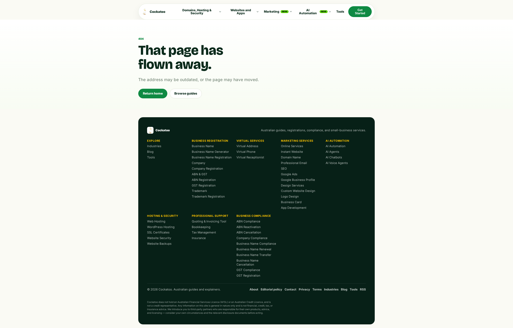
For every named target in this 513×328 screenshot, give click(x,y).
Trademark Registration (208, 196)
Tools (340, 11)
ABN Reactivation (248, 227)
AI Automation (312, 11)
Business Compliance (253, 215)
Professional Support (210, 215)
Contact (290, 289)
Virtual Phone (245, 152)
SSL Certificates (158, 232)
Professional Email (294, 163)
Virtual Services (250, 140)
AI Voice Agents (337, 163)
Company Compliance (252, 238)
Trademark (199, 191)
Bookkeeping (201, 227)
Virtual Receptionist (250, 157)
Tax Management (204, 232)
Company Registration (207, 168)
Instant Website (292, 152)
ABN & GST (199, 174)
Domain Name (291, 157)
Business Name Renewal (253, 249)
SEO (284, 168)
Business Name (203, 146)
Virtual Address (247, 146)
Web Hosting (156, 221)
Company (198, 163)
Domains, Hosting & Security (196, 11)
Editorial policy (271, 289)
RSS (363, 289)
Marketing (275, 11)
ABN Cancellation (248, 232)
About (253, 289)
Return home (153, 93)
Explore (153, 140)
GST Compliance (248, 270)
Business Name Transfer (253, 255)
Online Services (292, 146)
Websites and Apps (240, 11)
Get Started (360, 11)
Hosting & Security (162, 215)
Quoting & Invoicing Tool (209, 221)
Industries (154, 146)
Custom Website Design (298, 191)
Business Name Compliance (256, 243)
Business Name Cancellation (247, 262)
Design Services (292, 185)
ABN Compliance (248, 221)
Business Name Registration (212, 157)
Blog (150, 152)
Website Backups (159, 243)
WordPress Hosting (161, 227)
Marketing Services (297, 140)
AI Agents (332, 152)
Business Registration (210, 140)
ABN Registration (204, 180)
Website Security (159, 238)
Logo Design (290, 196)
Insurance (199, 238)
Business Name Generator (210, 152)
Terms (317, 289)
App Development (293, 208)
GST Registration (204, 185)
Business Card (291, 202)
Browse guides (185, 93)
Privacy (304, 289)
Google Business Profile (298, 180)
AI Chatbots (334, 157)
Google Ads (289, 174)
